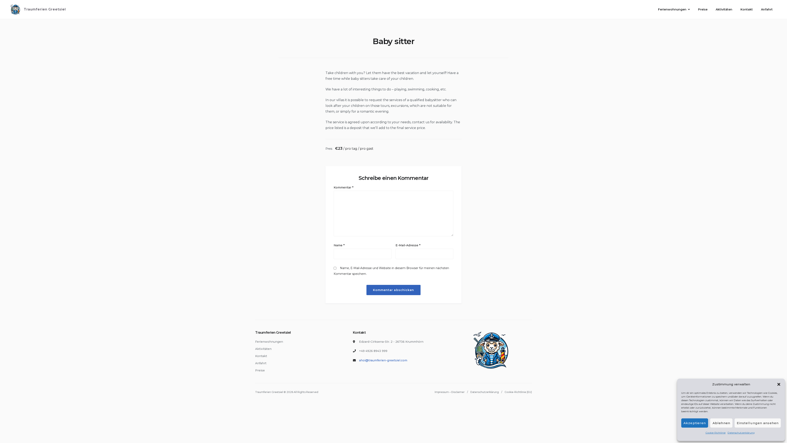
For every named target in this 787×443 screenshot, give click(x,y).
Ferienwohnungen (672, 9)
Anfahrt (767, 9)
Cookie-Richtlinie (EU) (518, 392)
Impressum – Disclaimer (450, 392)
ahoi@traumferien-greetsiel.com (383, 360)
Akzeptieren (695, 423)
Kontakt (746, 9)
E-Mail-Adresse (408, 245)
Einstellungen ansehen (758, 423)
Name (339, 245)
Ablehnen (721, 423)
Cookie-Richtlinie (715, 432)
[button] (779, 384)
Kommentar (343, 187)
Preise (702, 9)
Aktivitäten (724, 9)
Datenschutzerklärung (741, 432)
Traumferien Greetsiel (45, 9)
